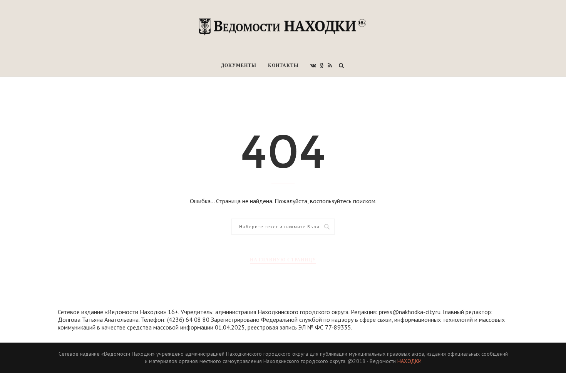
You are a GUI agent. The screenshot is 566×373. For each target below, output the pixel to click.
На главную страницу (283, 260)
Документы (238, 65)
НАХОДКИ (409, 361)
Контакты (283, 65)
